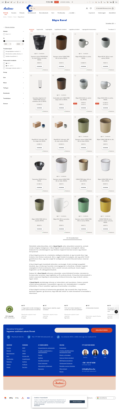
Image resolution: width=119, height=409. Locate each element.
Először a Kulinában (65, 355)
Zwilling (24, 361)
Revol (55, 246)
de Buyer (24, 364)
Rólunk (61, 371)
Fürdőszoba (10, 359)
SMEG (24, 353)
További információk (39, 404)
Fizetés (40, 355)
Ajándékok (112, 13)
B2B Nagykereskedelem (66, 360)
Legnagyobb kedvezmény (89, 29)
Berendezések (10, 353)
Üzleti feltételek (42, 363)
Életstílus (9, 361)
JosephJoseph (26, 359)
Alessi (24, 350)
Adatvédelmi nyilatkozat (45, 366)
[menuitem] (5, 13)
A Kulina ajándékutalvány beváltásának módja (67, 351)
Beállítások (37, 405)
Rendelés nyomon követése (67, 366)
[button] (72, 30)
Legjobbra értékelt (74, 29)
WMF (23, 348)
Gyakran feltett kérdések (67, 358)
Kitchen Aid (25, 356)
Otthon (9, 364)
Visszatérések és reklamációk (46, 348)
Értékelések (63, 348)
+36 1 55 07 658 (88, 363)
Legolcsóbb (40, 29)
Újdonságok (102, 13)
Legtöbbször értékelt (61, 29)
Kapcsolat (41, 369)
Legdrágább (48, 29)
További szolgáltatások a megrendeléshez (45, 351)
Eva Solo (24, 367)
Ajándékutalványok (43, 360)
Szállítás (40, 358)
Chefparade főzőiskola (66, 363)
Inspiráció (92, 13)
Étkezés (9, 350)
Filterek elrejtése (10, 27)
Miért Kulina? (63, 369)
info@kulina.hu (88, 369)
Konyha (9, 348)
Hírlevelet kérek (102, 330)
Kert (8, 356)
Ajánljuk (31, 29)
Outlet (8, 367)
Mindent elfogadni (77, 401)
